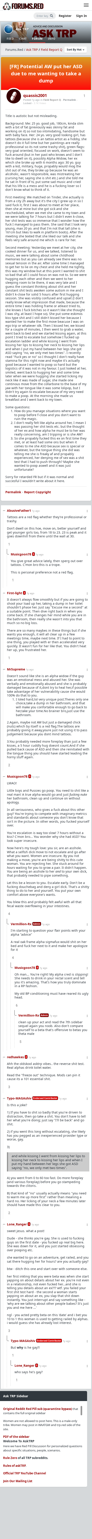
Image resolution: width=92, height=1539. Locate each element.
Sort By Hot (74, 49)
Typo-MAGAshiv (19, 1098)
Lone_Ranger (17, 1224)
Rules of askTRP (14, 1466)
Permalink (69, 99)
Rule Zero (10, 1458)
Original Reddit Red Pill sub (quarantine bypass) (37, 1409)
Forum (37, 39)
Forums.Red (14, 49)
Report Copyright (37, 492)
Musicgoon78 (21, 554)
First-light (14, 593)
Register (65, 16)
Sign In (81, 16)
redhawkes (15, 1057)
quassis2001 (35, 95)
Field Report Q (51, 49)
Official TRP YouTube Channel (24, 1473)
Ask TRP (22, 29)
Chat (23, 39)
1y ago (36, 510)
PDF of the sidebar (16, 1437)
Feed (10, 39)
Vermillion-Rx (21, 924)
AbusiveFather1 (19, 510)
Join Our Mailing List (17, 1481)
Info (52, 39)
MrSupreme (16, 669)
